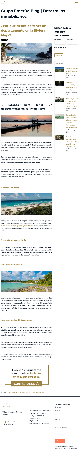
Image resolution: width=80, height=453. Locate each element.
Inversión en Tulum (28, 392)
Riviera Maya (16, 392)
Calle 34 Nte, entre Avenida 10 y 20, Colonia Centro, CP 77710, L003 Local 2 (40, 413)
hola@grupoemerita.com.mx (39, 423)
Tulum (9, 392)
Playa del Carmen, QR (37, 418)
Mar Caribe (40, 392)
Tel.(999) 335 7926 (35, 421)
